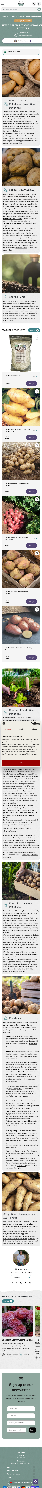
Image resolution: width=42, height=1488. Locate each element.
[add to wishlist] (37, 337)
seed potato (7, 1224)
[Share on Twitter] (21, 1282)
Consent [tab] (7, 729)
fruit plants (7, 1241)
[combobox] (21, 9)
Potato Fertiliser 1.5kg (12, 376)
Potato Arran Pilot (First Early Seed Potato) (17, 485)
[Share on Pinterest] (25, 1282)
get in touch (27, 1241)
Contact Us (21, 1453)
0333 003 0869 (21, 1458)
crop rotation (21, 1166)
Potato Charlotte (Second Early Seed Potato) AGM (17, 431)
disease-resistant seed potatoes (27, 1086)
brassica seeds (28, 245)
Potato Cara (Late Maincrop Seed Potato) (16, 593)
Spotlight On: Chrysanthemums (17, 1339)
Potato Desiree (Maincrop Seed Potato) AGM (18, 649)
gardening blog (19, 1231)
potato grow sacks (29, 852)
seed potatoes (23, 194)
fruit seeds (31, 1239)
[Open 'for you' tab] (35, 1481)
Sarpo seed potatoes (15, 1089)
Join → (32, 1430)
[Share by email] (30, 1282)
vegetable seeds (21, 248)
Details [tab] (21, 729)
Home (4, 17)
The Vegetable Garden (23, 21)
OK (21, 763)
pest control (33, 1043)
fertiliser (15, 313)
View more (16, 1277)
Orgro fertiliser (30, 313)
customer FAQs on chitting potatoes (20, 822)
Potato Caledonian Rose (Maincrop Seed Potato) (17, 539)
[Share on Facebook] (16, 1282)
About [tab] (34, 729)
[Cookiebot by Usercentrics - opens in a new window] (31, 723)
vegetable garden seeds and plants (15, 1239)
